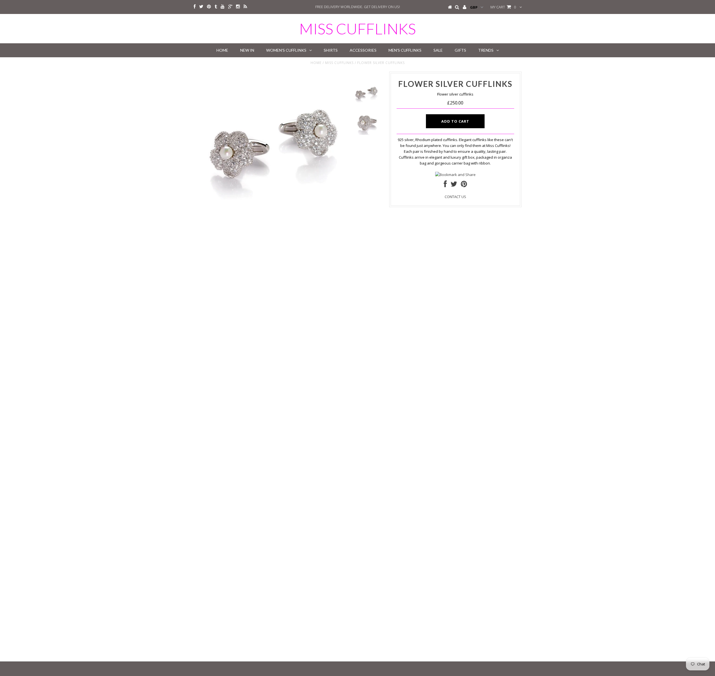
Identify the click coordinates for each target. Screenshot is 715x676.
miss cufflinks (357, 29)
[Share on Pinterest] (464, 185)
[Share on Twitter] (454, 185)
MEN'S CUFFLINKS (405, 50)
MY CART (503, 6)
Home (316, 62)
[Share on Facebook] (445, 185)
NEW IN (247, 50)
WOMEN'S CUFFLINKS (286, 50)
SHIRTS (331, 50)
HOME (222, 50)
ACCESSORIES (363, 50)
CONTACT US (455, 196)
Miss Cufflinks (339, 62)
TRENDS (486, 50)
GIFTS (460, 50)
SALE (438, 50)
